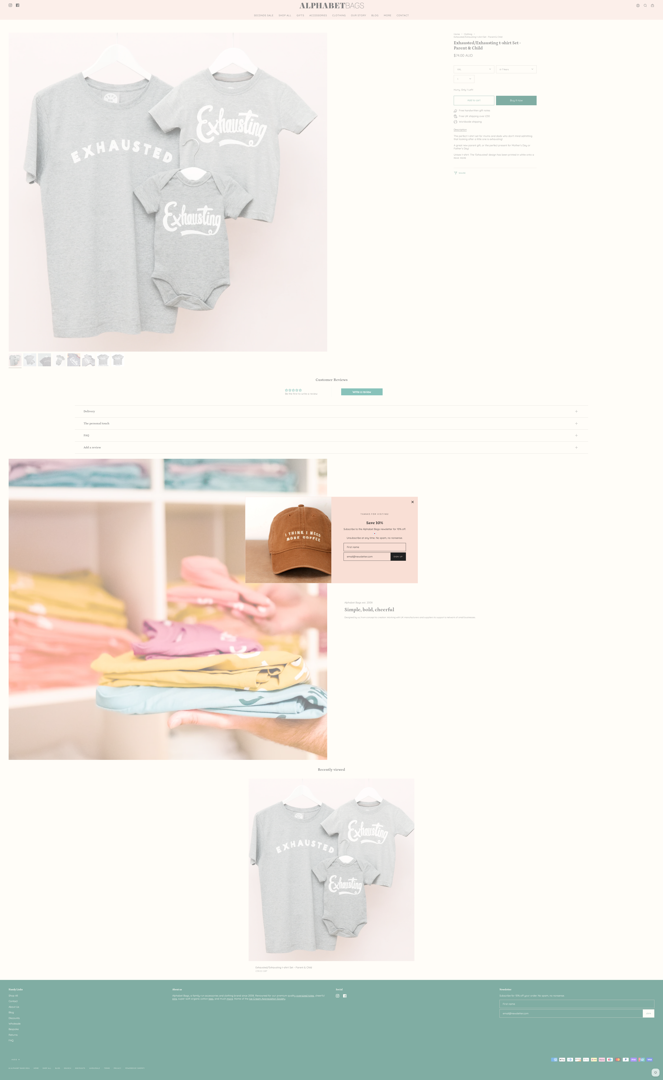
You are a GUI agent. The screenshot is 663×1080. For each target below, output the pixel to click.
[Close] (412, 502)
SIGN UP (398, 556)
